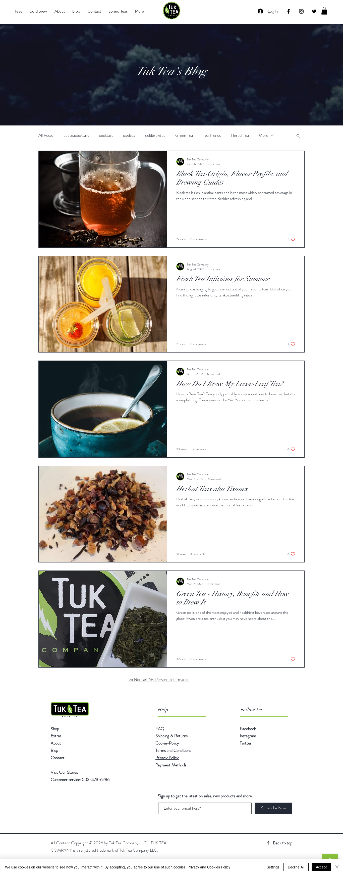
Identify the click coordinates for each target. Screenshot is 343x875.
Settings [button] (273, 866)
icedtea (129, 135)
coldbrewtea (155, 135)
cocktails (106, 135)
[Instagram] (301, 11)
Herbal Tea (240, 135)
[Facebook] (288, 11)
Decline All (296, 866)
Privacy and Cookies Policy (209, 866)
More (263, 135)
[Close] (337, 867)
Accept (321, 866)
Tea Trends (212, 135)
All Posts (45, 135)
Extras (56, 736)
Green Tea (184, 135)
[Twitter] (314, 11)
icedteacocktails (76, 135)
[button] (324, 11)
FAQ (159, 729)
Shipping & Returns (172, 736)
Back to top (282, 843)
